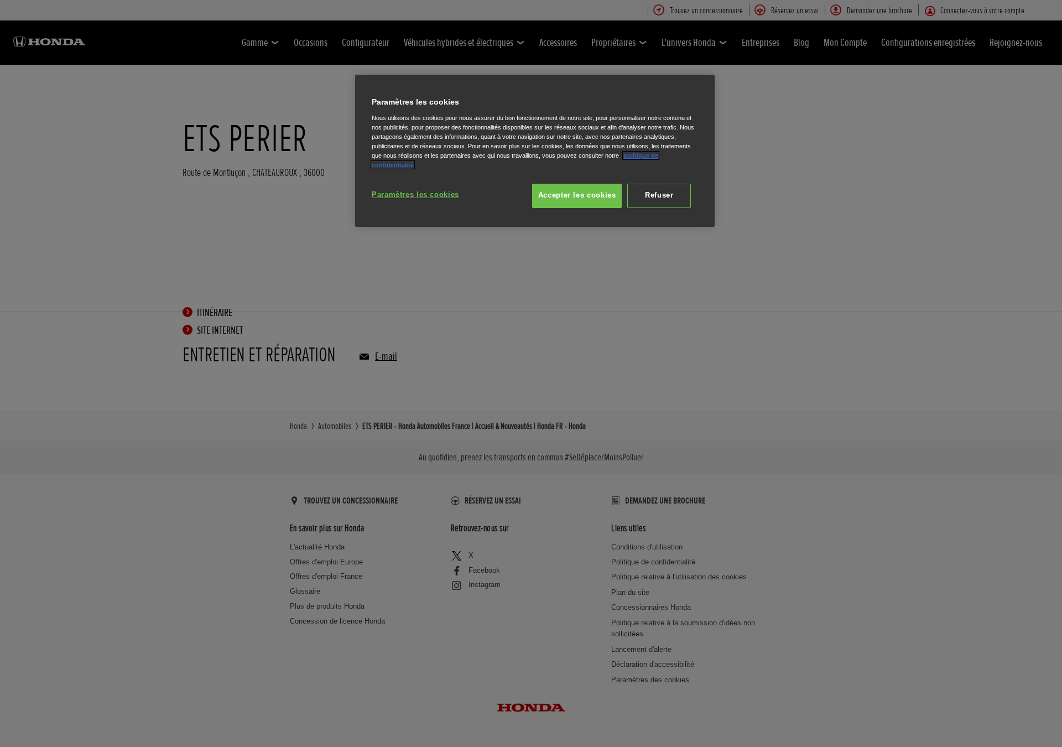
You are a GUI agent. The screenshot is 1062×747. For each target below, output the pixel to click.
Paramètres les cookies (415, 195)
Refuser (659, 195)
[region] (535, 151)
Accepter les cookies (577, 195)
